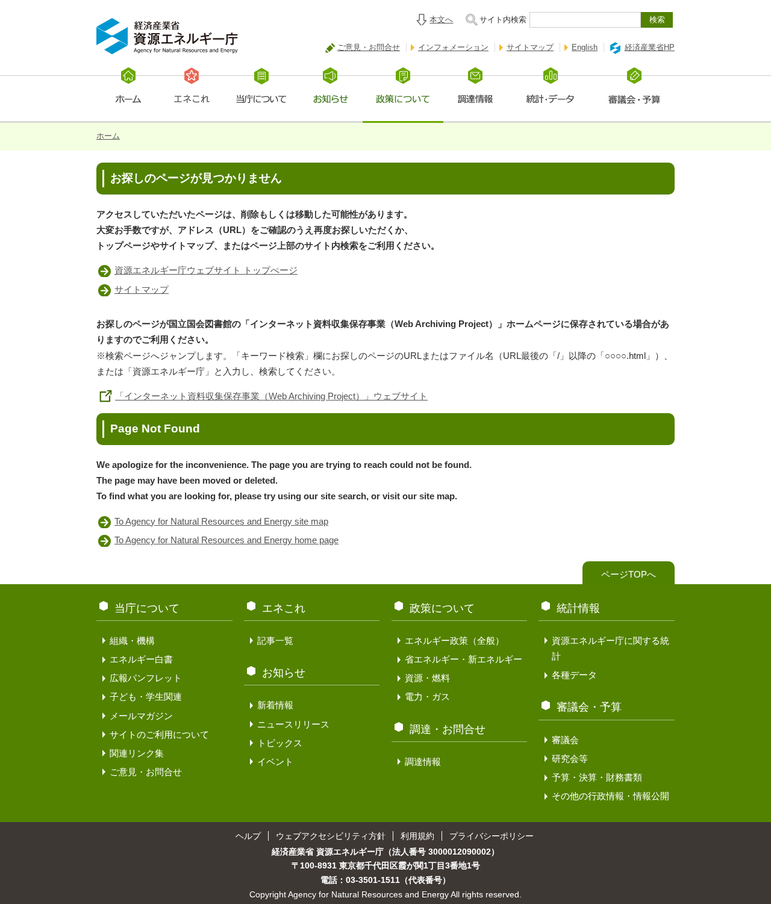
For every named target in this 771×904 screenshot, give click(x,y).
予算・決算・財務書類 (597, 777)
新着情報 (275, 705)
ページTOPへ (628, 574)
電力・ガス (427, 696)
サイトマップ (530, 47)
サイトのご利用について (159, 734)
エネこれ (283, 608)
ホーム (108, 135)
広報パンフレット (146, 678)
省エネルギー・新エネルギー (463, 659)
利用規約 (417, 836)
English (585, 47)
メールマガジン (141, 716)
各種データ (574, 675)
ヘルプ (248, 836)
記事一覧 (275, 640)
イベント (275, 761)
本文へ (441, 19)
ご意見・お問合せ (368, 47)
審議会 (565, 740)
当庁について (146, 608)
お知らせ (283, 673)
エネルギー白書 (141, 659)
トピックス (279, 743)
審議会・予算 (589, 707)
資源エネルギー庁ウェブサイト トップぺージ (206, 270)
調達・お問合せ (447, 729)
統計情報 (578, 608)
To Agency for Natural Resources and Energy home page (226, 540)
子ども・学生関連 (146, 696)
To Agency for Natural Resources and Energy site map (221, 521)
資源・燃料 (427, 678)
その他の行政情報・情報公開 (610, 796)
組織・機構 (132, 640)
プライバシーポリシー (491, 836)
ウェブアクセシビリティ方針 (331, 836)
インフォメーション (453, 47)
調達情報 (423, 761)
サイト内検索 (502, 19)
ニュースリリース (293, 724)
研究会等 (570, 758)
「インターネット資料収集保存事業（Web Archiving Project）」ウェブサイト (271, 396)
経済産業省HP (650, 47)
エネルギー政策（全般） (454, 640)
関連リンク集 (137, 753)
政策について (442, 608)
